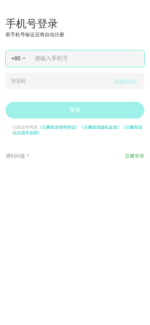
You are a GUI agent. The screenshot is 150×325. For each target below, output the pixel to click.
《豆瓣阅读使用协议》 (59, 127)
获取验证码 (125, 81)
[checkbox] (8, 127)
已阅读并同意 (77, 129)
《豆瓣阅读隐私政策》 (100, 127)
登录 (75, 110)
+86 (16, 58)
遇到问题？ (18, 155)
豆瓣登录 (134, 155)
